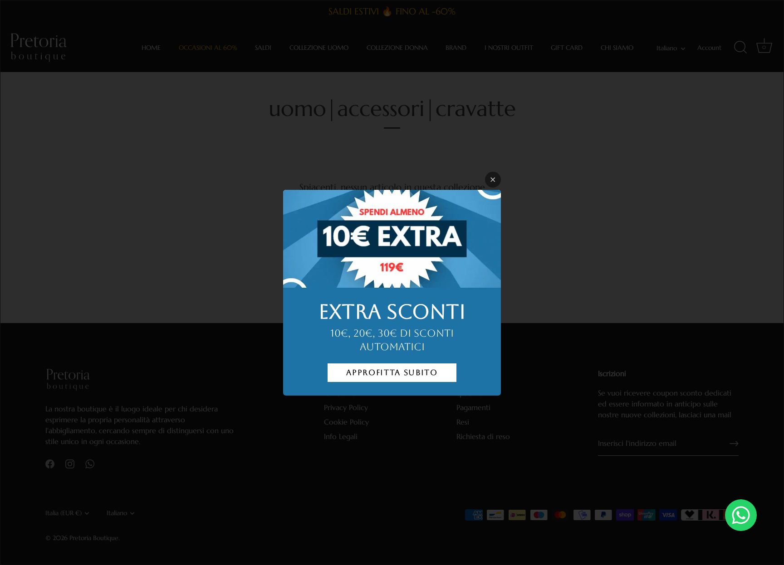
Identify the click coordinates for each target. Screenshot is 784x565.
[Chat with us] (741, 515)
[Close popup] (493, 180)
